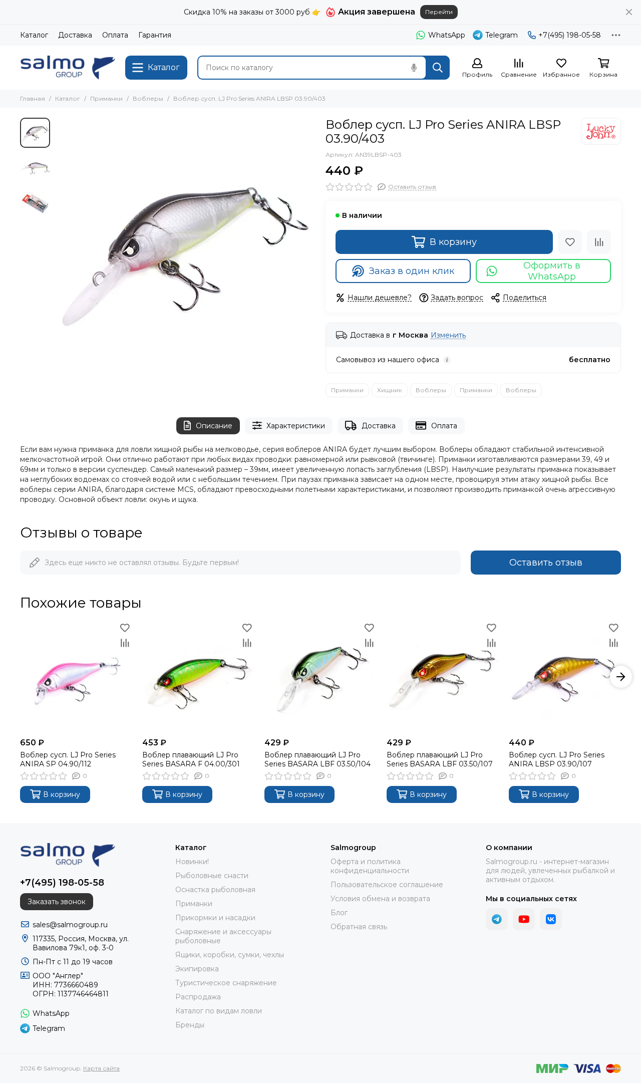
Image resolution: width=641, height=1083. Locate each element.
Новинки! (192, 861)
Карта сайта (101, 1068)
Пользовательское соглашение (387, 884)
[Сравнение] (599, 242)
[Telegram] (497, 919)
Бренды (189, 1024)
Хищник (389, 390)
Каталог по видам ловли (218, 1010)
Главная (32, 98)
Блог (339, 912)
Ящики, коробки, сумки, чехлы (229, 954)
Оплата (115, 35)
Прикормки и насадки (215, 917)
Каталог (34, 35)
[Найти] (438, 68)
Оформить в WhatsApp (551, 271)
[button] (60, 248)
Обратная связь (359, 926)
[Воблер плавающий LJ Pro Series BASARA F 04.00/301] (198, 677)
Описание (214, 425)
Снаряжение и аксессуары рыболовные (223, 936)
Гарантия (154, 35)
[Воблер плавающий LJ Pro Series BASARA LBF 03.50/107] (443, 677)
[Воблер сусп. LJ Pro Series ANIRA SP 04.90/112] (76, 677)
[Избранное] (570, 242)
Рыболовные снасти (211, 875)
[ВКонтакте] (551, 919)
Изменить (448, 335)
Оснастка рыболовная (215, 889)
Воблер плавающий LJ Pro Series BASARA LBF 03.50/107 (440, 759)
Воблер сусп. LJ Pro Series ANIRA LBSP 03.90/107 (556, 759)
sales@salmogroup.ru (70, 924)
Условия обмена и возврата (380, 898)
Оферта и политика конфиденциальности (370, 866)
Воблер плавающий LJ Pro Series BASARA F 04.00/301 (191, 759)
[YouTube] (524, 919)
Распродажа (198, 996)
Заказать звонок (57, 901)
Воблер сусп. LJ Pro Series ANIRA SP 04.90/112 (68, 759)
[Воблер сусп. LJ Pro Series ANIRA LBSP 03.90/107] (565, 677)
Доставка (75, 35)
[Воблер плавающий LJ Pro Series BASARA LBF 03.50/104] (320, 677)
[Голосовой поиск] (413, 68)
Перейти (439, 12)
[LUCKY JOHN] (600, 131)
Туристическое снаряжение (226, 982)
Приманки (106, 98)
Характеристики (295, 425)
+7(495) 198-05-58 (569, 35)
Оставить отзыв (545, 562)
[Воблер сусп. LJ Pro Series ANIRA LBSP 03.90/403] (185, 248)
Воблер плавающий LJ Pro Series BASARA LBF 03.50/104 (317, 759)
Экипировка (197, 968)
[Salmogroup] (67, 68)
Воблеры (148, 98)
